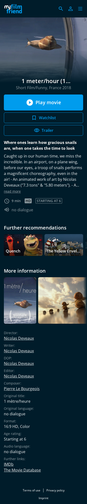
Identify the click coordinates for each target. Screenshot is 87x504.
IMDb (9, 464)
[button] (80, 9)
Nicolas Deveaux (19, 338)
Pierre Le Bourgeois (22, 388)
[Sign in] (70, 9)
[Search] (61, 9)
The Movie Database (22, 470)
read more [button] (12, 191)
